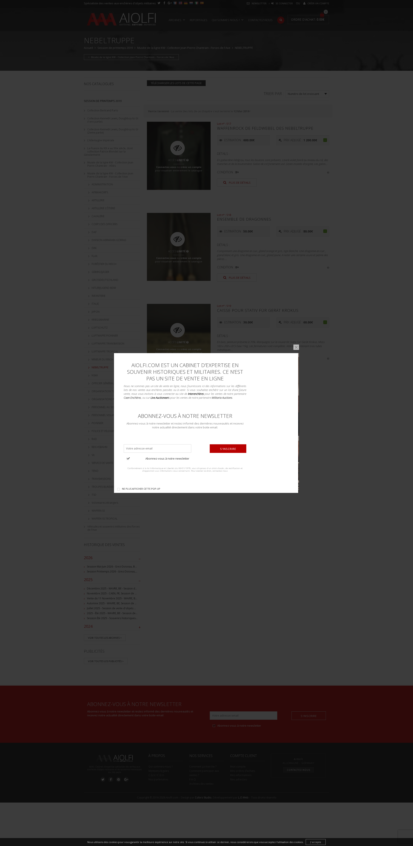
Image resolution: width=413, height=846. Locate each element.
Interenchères (196, 394)
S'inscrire (228, 449)
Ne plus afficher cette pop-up (141, 488)
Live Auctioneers (160, 398)
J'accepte (315, 842)
